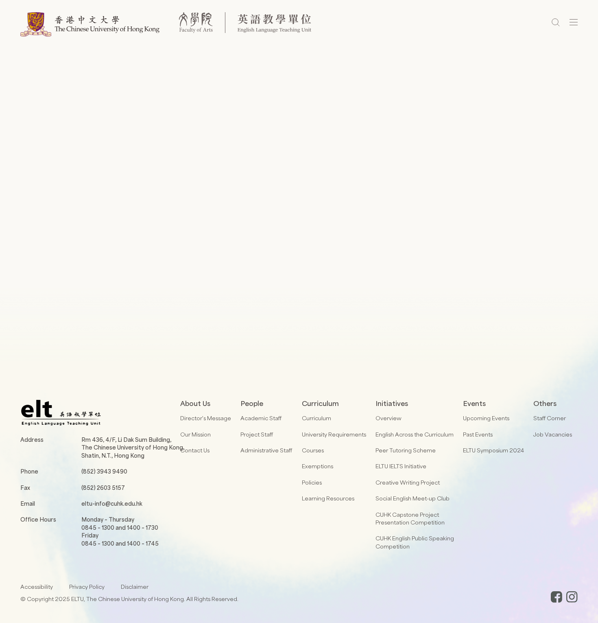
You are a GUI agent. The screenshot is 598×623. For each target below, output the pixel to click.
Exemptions (317, 466)
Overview (388, 418)
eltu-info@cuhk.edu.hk (111, 503)
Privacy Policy (87, 586)
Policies (312, 482)
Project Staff (256, 434)
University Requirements (334, 434)
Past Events (478, 434)
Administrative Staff (266, 450)
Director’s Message (205, 418)
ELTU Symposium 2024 (493, 450)
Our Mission (195, 434)
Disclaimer (134, 586)
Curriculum (316, 418)
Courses (313, 450)
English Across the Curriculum (414, 434)
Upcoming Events (486, 418)
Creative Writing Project (407, 482)
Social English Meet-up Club (412, 498)
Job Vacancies (552, 434)
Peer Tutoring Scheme (405, 450)
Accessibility (36, 586)
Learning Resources (328, 498)
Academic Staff (261, 418)
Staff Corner (549, 418)
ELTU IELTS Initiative (400, 466)
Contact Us (195, 450)
